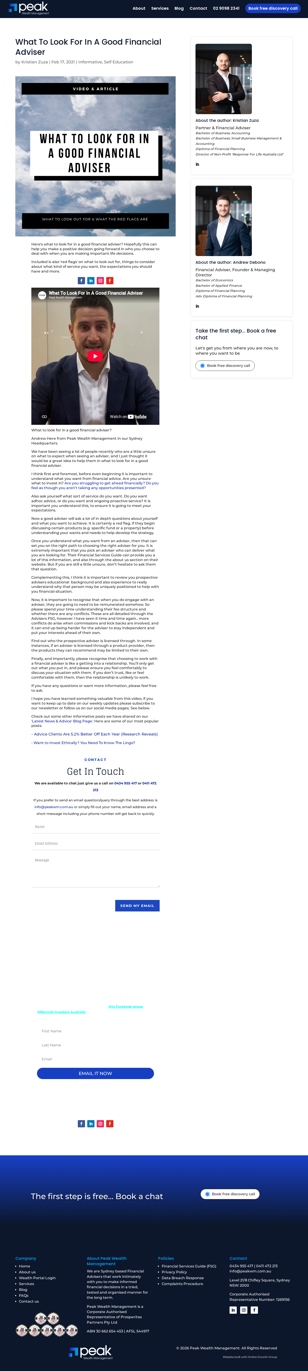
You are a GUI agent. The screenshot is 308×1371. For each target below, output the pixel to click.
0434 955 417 (125, 783)
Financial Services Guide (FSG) (189, 1266)
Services (160, 9)
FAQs (23, 1295)
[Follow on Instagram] (100, 280)
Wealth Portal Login (37, 1278)
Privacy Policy (174, 1272)
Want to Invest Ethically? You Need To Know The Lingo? (84, 743)
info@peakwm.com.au (53, 807)
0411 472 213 (267, 1266)
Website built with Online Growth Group (250, 1357)
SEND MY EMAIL (137, 906)
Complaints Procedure (182, 1284)
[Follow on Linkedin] (90, 280)
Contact (198, 9)
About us (27, 1272)
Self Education (118, 62)
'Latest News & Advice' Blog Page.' (62, 721)
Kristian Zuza (34, 62)
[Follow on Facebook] (81, 280)
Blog (179, 9)
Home (24, 1266)
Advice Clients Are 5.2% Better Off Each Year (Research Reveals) (96, 734)
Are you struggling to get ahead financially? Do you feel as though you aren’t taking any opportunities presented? (95, 485)
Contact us (29, 1301)
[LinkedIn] (197, 165)
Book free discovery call (273, 8)
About (139, 9)
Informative (90, 62)
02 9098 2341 (226, 9)
